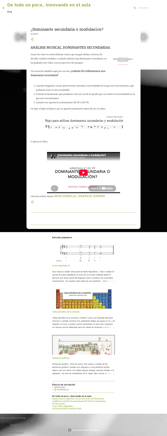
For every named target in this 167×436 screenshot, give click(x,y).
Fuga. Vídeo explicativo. (62, 406)
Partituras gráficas (60, 358)
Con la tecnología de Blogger (85, 430)
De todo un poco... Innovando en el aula (49, 4)
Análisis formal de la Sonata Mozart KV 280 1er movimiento (79, 401)
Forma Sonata (58, 403)
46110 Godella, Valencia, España (79, 196)
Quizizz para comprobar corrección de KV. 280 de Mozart (78, 399)
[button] (32, 39)
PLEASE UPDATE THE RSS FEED (66, 408)
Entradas (60, 387)
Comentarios (62, 389)
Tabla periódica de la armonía (65, 312)
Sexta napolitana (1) (61, 265)
